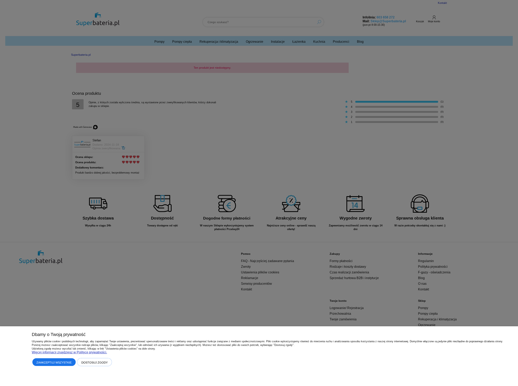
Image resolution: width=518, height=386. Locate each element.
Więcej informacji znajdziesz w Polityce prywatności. (69, 352)
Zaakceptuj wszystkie (54, 362)
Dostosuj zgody (94, 362)
